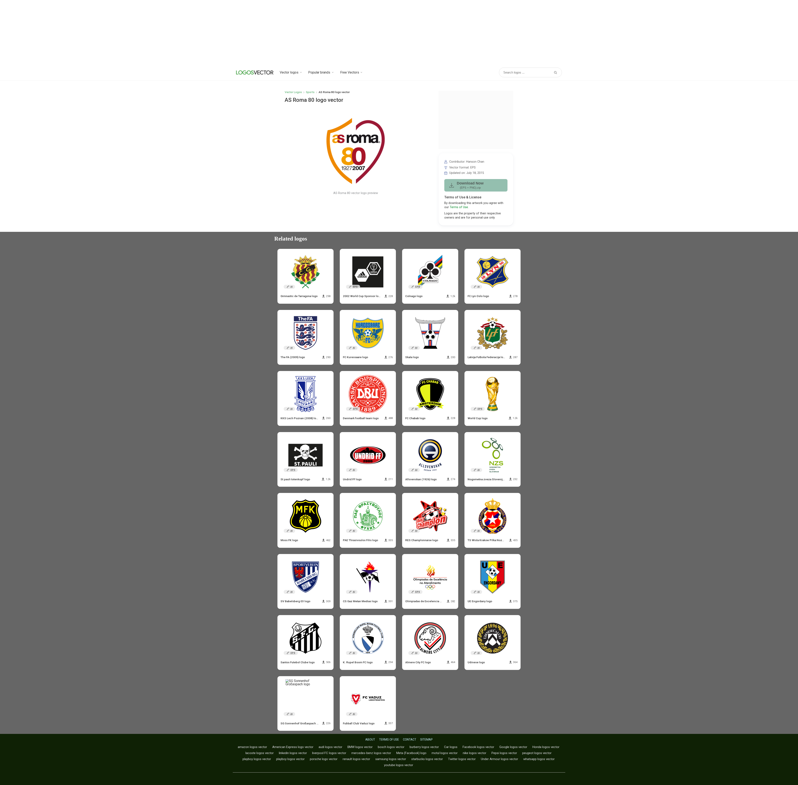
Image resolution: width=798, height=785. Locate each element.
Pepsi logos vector (504, 753)
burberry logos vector (424, 747)
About (370, 739)
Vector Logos (293, 92)
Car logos (450, 747)
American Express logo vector (292, 747)
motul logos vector (445, 753)
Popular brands (319, 72)
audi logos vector (330, 747)
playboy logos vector (257, 759)
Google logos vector (513, 747)
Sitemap (426, 739)
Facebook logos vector (478, 747)
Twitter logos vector (462, 759)
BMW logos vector (360, 747)
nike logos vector (474, 753)
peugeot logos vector (537, 753)
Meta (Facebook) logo (411, 753)
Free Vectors (349, 72)
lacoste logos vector (259, 753)
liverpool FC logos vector (329, 753)
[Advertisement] (399, 33)
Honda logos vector (545, 747)
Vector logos (289, 72)
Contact (409, 739)
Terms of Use (459, 207)
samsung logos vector (390, 759)
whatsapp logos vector (539, 759)
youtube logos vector (398, 765)
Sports (310, 92)
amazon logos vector (252, 747)
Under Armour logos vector (499, 759)
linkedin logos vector (293, 753)
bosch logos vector (391, 747)
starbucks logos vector (427, 759)
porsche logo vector (323, 759)
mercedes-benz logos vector (371, 753)
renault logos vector (356, 759)
